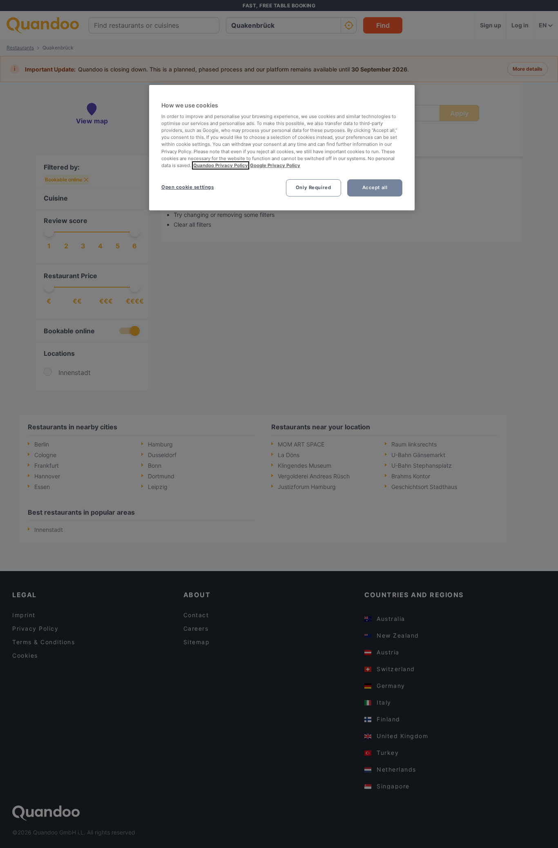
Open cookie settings (187, 187)
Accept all (375, 187)
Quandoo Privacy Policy (220, 165)
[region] (282, 147)
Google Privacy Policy (275, 165)
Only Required (313, 187)
